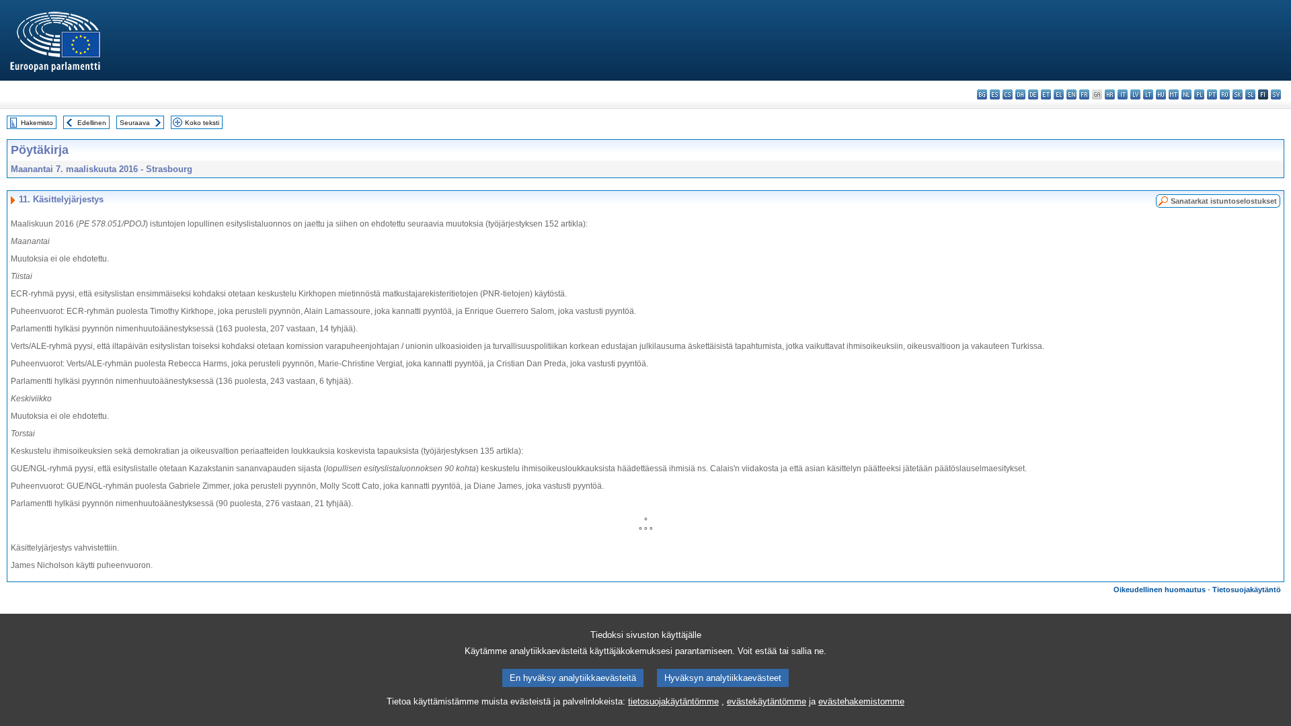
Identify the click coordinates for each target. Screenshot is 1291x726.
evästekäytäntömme (766, 701)
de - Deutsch (1033, 94)
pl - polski (1199, 94)
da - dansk (1020, 94)
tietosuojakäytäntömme (673, 701)
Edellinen (91, 122)
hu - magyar (1161, 94)
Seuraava (135, 122)
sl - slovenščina (1250, 94)
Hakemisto (37, 122)
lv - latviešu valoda (1135, 94)
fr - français (1084, 94)
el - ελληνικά (1059, 94)
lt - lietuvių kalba (1148, 94)
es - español (995, 94)
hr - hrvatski (1110, 94)
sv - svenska (1276, 94)
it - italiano (1123, 94)
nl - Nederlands (1186, 94)
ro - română (1225, 94)
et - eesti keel (1046, 94)
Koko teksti (202, 122)
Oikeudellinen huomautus (1159, 590)
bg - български (982, 94)
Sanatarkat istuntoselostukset (1224, 201)
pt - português (1212, 94)
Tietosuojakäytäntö (1246, 590)
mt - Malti (1174, 94)
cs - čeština (1008, 94)
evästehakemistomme (861, 701)
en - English (1071, 94)
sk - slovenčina (1238, 94)
